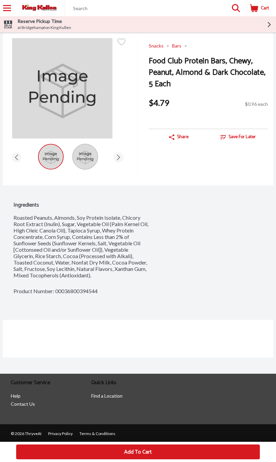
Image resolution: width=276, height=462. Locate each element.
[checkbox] (121, 42)
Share (182, 137)
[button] (236, 8)
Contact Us (23, 404)
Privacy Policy (60, 433)
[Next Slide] (118, 156)
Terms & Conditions (97, 433)
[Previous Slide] (16, 156)
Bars (176, 46)
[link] (238, 137)
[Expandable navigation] (7, 8)
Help (16, 396)
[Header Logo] (38, 8)
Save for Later (242, 137)
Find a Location (107, 396)
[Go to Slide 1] (51, 157)
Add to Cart (138, 452)
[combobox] (145, 8)
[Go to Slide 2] (85, 157)
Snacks (156, 46)
